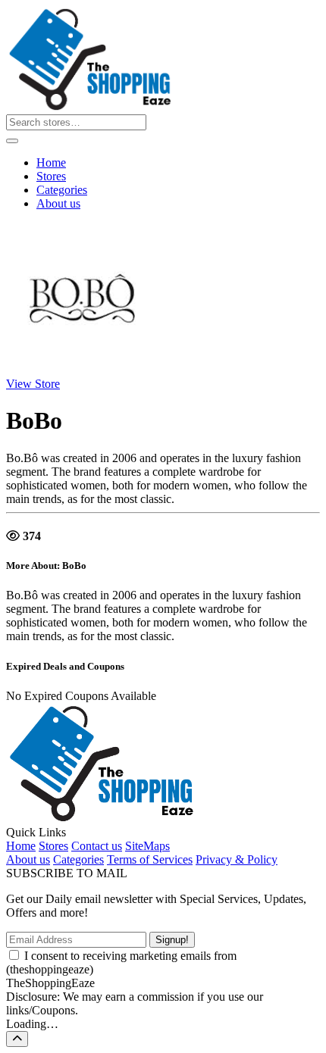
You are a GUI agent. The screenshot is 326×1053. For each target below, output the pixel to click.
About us (58, 203)
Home (51, 162)
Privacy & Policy (236, 859)
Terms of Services (150, 859)
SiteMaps (147, 845)
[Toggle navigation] (12, 141)
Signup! (172, 939)
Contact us (96, 845)
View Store (33, 383)
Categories (61, 189)
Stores (51, 176)
